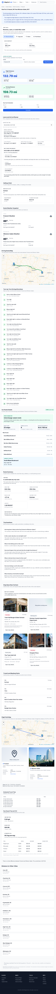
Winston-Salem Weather (11, 234)
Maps (21, 2)
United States (9, 6)
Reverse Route (9, 36)
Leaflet (41, 284)
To (24, 59)
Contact (44, 983)
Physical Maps (18, 977)
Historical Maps (18, 981)
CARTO (52, 284)
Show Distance (48, 61)
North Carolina (16, 6)
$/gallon (4, 104)
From (4, 59)
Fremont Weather (9, 216)
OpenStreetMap (47, 284)
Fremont (23, 6)
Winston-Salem (36, 768)
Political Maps (18, 979)
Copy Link (20, 36)
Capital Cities (4, 981)
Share (28, 36)
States (3, 979)
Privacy (44, 981)
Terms (44, 979)
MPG (21, 104)
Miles (38, 104)
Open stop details (9, 630)
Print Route (38, 36)
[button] (42, 272)
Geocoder (31, 979)
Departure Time (6, 122)
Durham (5, 190)
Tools (27, 2)
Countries (4, 977)
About (44, 977)
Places (14, 2)
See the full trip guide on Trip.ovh (22, 963)
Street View (31, 981)
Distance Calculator (33, 977)
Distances (33, 2)
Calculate (28, 110)
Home (3, 6)
